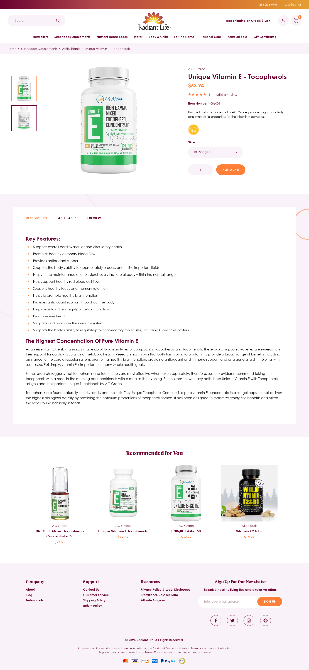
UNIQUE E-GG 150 (186, 531)
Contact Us (293, 4)
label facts (67, 218)
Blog (29, 595)
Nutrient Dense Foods (112, 36)
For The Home (184, 36)
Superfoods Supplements (72, 36)
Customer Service (96, 595)
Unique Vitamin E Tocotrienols (123, 531)
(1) (211, 95)
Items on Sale (237, 36)
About (30, 589)
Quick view (59, 487)
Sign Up (270, 601)
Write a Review (226, 95)
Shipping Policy (94, 600)
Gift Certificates (265, 36)
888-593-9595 (268, 4)
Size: (191, 142)
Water (138, 36)
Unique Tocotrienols (83, 384)
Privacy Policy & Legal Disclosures (165, 589)
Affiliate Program (153, 600)
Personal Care (211, 36)
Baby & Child (158, 36)
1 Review (93, 218)
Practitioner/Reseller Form (159, 595)
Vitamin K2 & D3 (249, 531)
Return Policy (92, 605)
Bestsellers (40, 36)
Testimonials (34, 600)
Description (36, 218)
